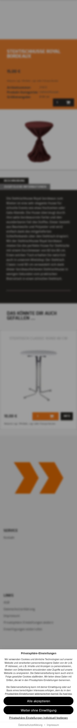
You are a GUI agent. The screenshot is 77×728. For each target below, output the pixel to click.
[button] (38, 710)
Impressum (53, 725)
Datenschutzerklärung (30, 725)
